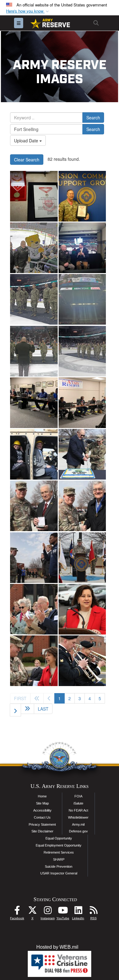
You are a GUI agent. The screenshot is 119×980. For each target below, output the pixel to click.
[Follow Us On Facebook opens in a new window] (17, 911)
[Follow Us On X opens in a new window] (32, 911)
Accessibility (42, 810)
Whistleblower (78, 817)
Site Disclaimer (42, 831)
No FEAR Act (78, 810)
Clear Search (26, 159)
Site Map (42, 803)
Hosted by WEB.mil (57, 947)
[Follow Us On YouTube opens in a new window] (62, 911)
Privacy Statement (42, 824)
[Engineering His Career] (34, 196)
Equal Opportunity (58, 838)
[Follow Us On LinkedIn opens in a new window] (78, 911)
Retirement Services (59, 852)
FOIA (78, 796)
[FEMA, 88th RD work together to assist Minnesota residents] (34, 402)
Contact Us (42, 817)
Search (93, 117)
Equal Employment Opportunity (58, 845)
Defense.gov (78, 831)
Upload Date (26, 140)
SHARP (58, 859)
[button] (28, 11)
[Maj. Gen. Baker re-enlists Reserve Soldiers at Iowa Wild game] (34, 247)
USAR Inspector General (58, 873)
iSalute (78, 803)
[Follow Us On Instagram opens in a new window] (47, 911)
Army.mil (78, 824)
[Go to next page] (15, 710)
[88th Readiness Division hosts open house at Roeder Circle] (34, 454)
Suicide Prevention (58, 866)
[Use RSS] (93, 911)
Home (42, 796)
